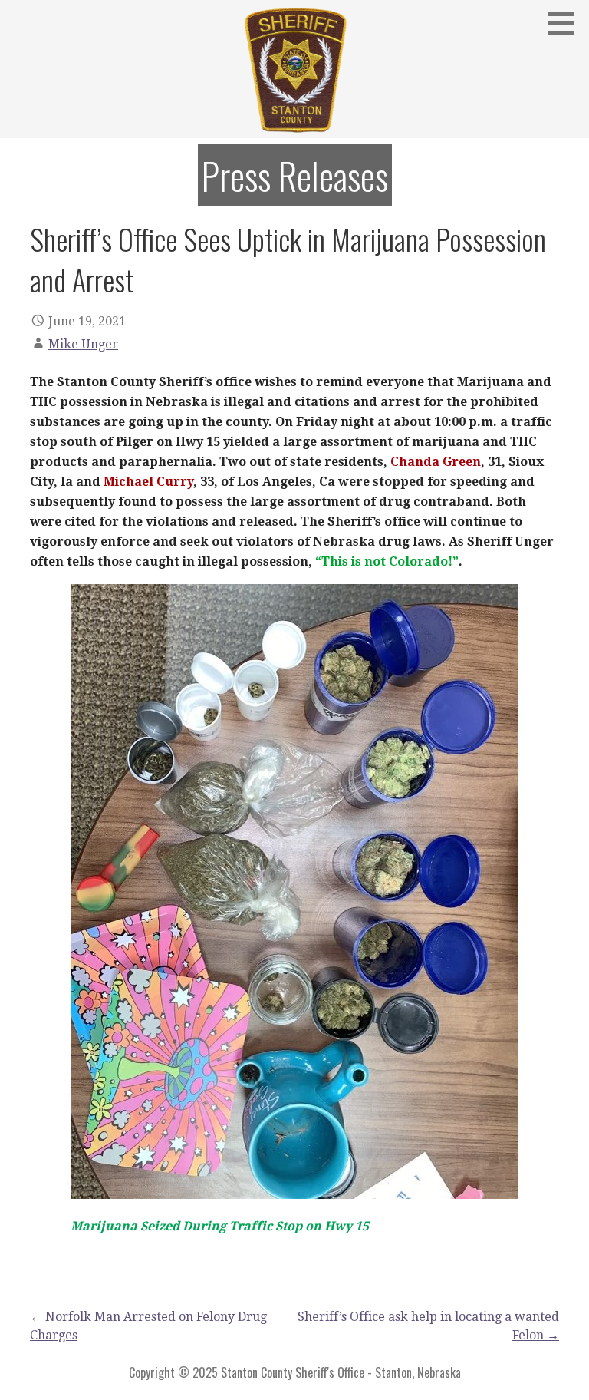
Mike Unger (83, 344)
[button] (567, 23)
